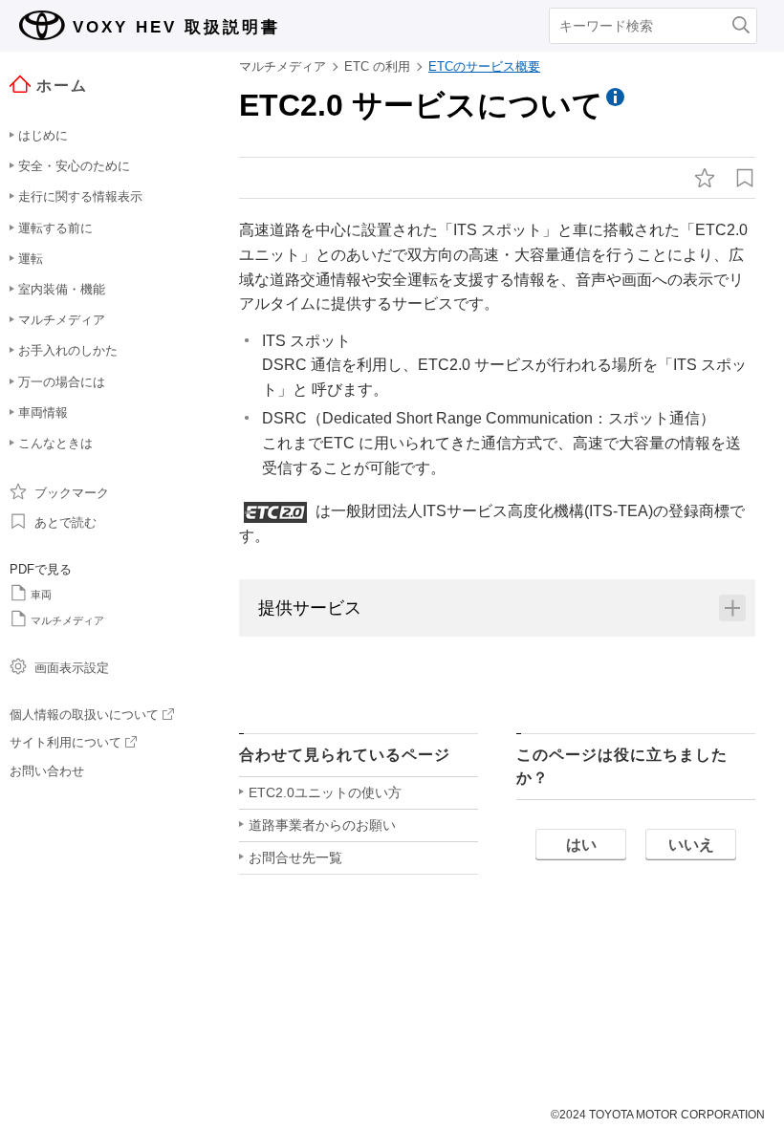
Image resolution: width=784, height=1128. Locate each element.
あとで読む (65, 522)
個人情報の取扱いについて (84, 714)
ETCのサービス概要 (484, 66)
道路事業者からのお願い (322, 825)
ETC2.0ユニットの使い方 (325, 792)
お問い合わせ (47, 771)
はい (581, 844)
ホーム (62, 85)
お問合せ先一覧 (295, 857)
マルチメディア (67, 620)
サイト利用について (65, 742)
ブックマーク (71, 493)
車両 (41, 594)
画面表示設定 (71, 668)
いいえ (691, 844)
